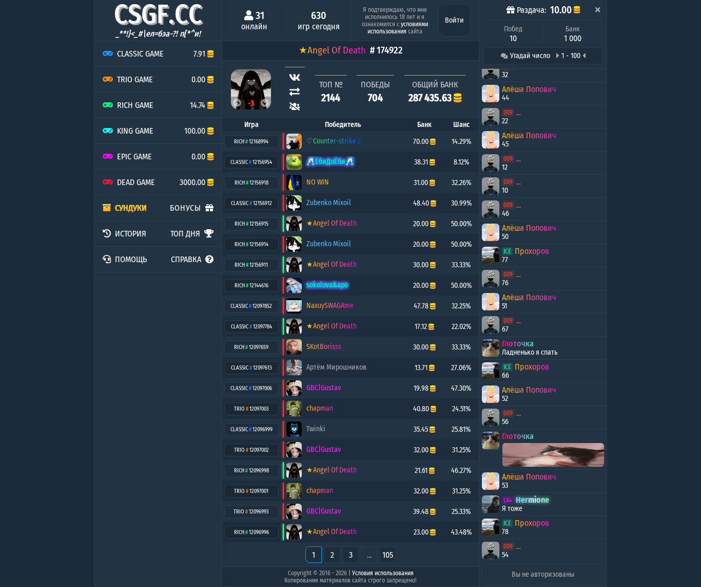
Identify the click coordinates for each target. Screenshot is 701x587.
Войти (454, 20)
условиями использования (397, 28)
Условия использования (383, 573)
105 (387, 555)
